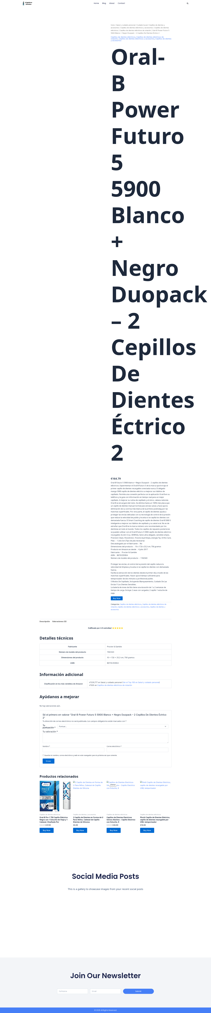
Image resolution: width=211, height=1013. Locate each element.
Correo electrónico (114, 746)
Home (96, 3)
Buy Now (116, 598)
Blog (104, 3)
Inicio (113, 25)
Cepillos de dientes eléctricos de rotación (135, 30)
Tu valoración (50, 731)
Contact (121, 3)
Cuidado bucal (142, 25)
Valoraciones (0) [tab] (59, 621)
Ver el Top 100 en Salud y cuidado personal (141, 682)
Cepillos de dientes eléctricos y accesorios (136, 28)
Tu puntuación (49, 726)
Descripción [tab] (45, 621)
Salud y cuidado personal (125, 25)
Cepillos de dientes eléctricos (123, 37)
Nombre (46, 746)
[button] (187, 3)
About (112, 3)
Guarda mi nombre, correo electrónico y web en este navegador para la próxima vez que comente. (81, 755)
